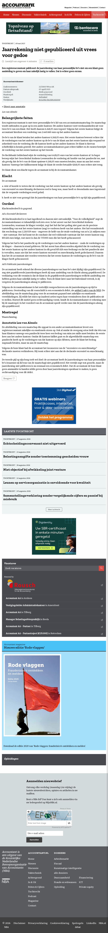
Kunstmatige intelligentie (68, 868)
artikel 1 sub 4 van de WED (88, 290)
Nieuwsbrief (93, 8)
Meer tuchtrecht (54, 510)
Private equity (86, 887)
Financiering (86, 877)
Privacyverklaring (38, 923)
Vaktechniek (40, 15)
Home (6, 15)
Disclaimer (19, 923)
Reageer (8, 378)
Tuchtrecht (98, 15)
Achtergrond (55, 15)
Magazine (68, 8)
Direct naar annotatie (14, 106)
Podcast (76, 8)
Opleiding (59, 887)
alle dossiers (61, 873)
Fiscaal (58, 863)
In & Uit (68, 15)
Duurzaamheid (62, 877)
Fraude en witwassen (65, 882)
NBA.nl (102, 923)
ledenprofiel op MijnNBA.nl (43, 802)
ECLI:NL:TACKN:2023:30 (49, 100)
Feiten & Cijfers (82, 15)
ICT (81, 882)
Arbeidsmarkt (61, 859)
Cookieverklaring (59, 923)
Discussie (26, 15)
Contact (102, 8)
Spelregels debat (77, 925)
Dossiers (84, 8)
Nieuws (15, 15)
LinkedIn (91, 923)
